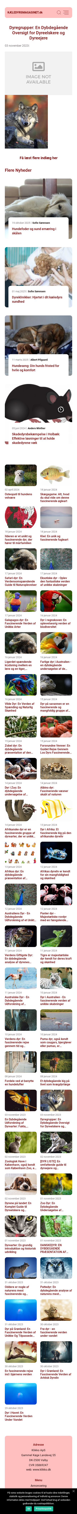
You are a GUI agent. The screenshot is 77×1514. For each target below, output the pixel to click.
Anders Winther (36, 428)
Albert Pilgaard (39, 359)
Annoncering (39, 1485)
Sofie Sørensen (41, 222)
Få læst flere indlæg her (38, 158)
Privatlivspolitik (43, 1509)
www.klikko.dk (42, 1469)
